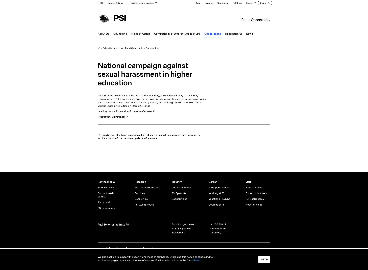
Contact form (218, 228)
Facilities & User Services (142, 3)
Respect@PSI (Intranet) (111, 116)
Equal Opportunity (255, 20)
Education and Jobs (113, 48)
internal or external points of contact (132, 138)
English (249, 3)
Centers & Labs (115, 3)
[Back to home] (111, 18)
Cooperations (153, 48)
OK (262, 259)
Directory (215, 232)
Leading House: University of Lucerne (125, 111)
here (197, 260)
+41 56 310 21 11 (219, 224)
